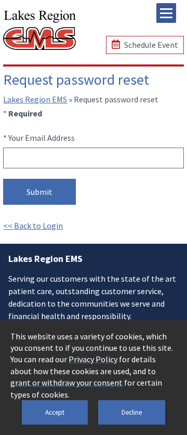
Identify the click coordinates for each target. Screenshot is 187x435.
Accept (54, 412)
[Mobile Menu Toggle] (166, 13)
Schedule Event (150, 44)
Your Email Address (41, 138)
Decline (132, 412)
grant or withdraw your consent (66, 382)
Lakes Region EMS (35, 99)
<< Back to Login (33, 225)
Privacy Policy (93, 359)
